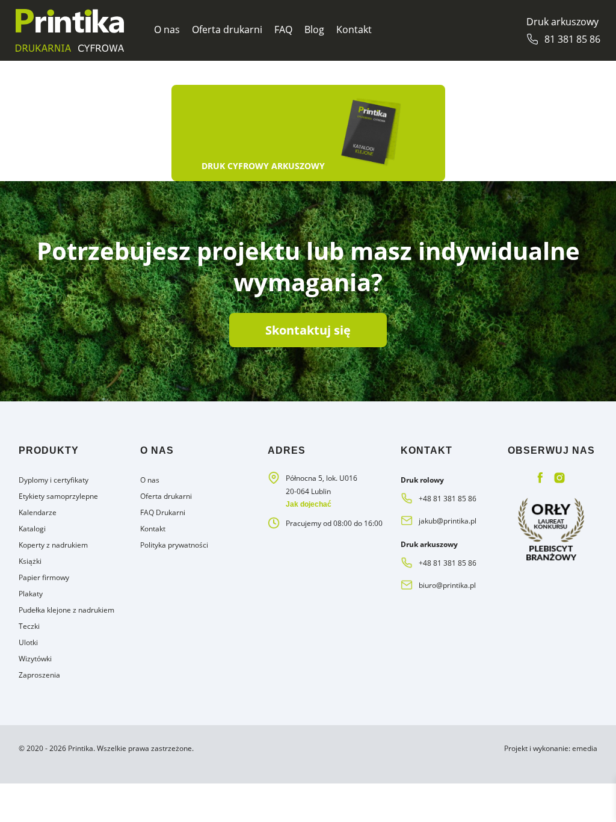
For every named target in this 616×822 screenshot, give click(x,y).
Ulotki (28, 642)
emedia (584, 748)
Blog (314, 29)
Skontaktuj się (308, 330)
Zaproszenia (39, 675)
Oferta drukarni (227, 29)
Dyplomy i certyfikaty (53, 480)
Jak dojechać (308, 504)
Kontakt (354, 29)
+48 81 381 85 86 (447, 498)
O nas (167, 29)
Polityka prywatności (174, 545)
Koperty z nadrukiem (53, 545)
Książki (30, 561)
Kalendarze (38, 512)
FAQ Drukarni (162, 512)
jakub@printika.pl (447, 521)
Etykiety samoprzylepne (58, 496)
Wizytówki (35, 659)
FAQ (283, 29)
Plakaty (31, 594)
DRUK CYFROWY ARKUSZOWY (263, 166)
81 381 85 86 (572, 39)
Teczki (29, 626)
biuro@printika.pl (447, 585)
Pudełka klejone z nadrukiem (66, 610)
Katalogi (32, 529)
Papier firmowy (44, 577)
